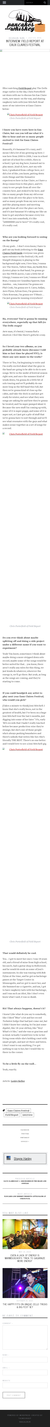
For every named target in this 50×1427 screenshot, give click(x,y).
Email (6, 1367)
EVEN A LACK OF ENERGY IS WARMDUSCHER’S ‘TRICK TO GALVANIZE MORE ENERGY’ (25, 1258)
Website (6, 1380)
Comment (8, 1323)
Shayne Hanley (23, 1158)
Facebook (25, 1130)
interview (13, 38)
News (22, 38)
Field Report (25, 88)
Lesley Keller (18, 1080)
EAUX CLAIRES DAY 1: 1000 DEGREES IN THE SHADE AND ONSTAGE (25, 1180)
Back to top (24, 1421)
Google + (25, 1141)
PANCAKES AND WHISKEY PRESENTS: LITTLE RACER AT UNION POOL (25, 1196)
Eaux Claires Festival (18, 1110)
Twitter (25, 1134)
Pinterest (25, 1137)
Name (6, 1355)
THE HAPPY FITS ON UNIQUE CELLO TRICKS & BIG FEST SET (25, 1305)
